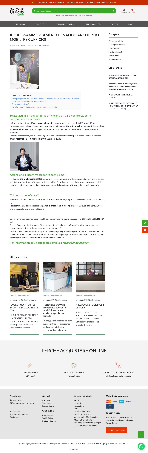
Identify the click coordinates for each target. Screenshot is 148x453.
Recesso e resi (15, 411)
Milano (116, 420)
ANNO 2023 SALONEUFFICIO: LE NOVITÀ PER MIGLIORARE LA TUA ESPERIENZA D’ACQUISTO (123, 106)
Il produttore (79, 406)
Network (77, 403)
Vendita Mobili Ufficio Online (85, 417)
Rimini (130, 420)
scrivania (82, 16)
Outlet (114, 24)
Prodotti (40, 24)
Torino (114, 423)
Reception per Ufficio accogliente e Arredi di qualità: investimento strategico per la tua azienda (123, 86)
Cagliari (122, 417)
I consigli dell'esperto (117, 44)
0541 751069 (18, 400)
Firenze (109, 420)
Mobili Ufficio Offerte (83, 420)
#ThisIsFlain (74, 449)
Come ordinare (48, 406)
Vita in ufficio (114, 56)
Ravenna (123, 420)
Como (128, 417)
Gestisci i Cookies (49, 421)
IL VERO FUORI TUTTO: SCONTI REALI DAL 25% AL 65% (123, 76)
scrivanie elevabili (65, 24)
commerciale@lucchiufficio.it (23, 403)
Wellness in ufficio (116, 59)
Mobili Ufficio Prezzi (82, 414)
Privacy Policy (47, 415)
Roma (108, 423)
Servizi (76, 400)
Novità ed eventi (115, 52)
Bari (107, 417)
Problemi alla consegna (19, 414)
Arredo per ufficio (116, 41)
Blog (130, 24)
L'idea (76, 409)
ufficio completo (71, 16)
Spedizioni (46, 400)
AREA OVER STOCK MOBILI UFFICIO (121, 96)
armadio (89, 16)
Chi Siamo (20, 24)
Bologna (114, 417)
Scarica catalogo (116, 430)
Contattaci (14, 417)
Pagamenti (46, 403)
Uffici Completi (93, 24)
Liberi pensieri (114, 48)
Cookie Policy (47, 418)
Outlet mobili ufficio (82, 411)
